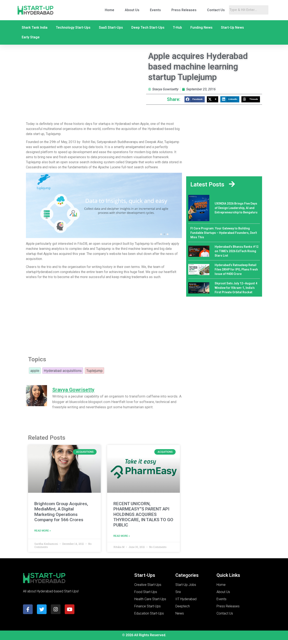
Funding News (201, 27)
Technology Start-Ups (73, 27)
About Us (132, 10)
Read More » (42, 530)
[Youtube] (69, 609)
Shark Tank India (34, 27)
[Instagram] (56, 609)
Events (155, 10)
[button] (194, 99)
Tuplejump (94, 370)
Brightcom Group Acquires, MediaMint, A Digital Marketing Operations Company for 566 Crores (61, 511)
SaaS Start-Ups (111, 27)
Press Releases (183, 10)
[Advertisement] (104, 316)
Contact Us (216, 10)
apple (34, 370)
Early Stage (31, 37)
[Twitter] (42, 609)
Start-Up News (232, 27)
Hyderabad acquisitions (63, 370)
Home (109, 10)
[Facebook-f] (28, 609)
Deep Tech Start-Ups (147, 27)
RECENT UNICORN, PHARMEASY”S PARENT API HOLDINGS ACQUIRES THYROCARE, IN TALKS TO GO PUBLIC (143, 514)
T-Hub (177, 27)
